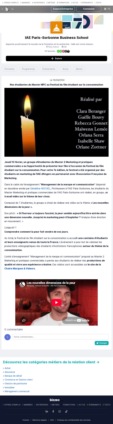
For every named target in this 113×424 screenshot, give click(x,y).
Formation (9, 68)
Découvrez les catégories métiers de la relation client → (51, 362)
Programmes (28, 68)
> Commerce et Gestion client (18, 380)
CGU (52, 420)
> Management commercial (16, 391)
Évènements (48, 68)
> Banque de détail (12, 376)
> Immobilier (9, 387)
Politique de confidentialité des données (74, 420)
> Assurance (9, 372)
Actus (65, 68)
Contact (26, 420)
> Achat (7, 368)
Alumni (79, 68)
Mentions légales (40, 420)
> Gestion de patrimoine (15, 383)
